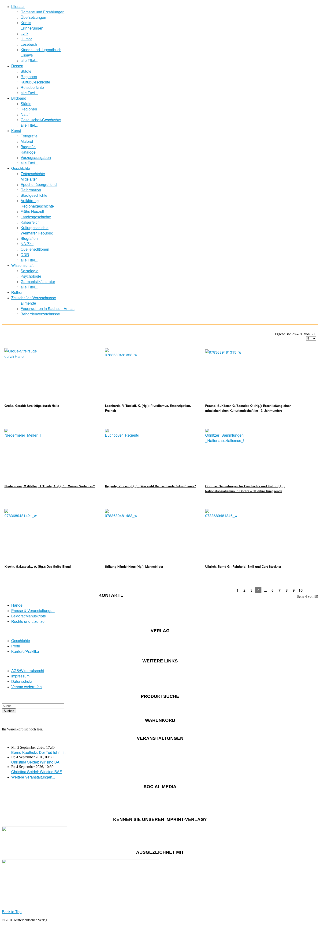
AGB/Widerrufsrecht (27, 670)
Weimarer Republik (37, 233)
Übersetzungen (33, 17)
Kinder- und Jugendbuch (41, 49)
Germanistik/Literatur (38, 281)
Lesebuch (29, 44)
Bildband (18, 98)
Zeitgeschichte (33, 173)
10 (300, 590)
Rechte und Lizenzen (29, 621)
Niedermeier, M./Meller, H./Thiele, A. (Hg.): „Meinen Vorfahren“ (49, 486)
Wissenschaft (22, 265)
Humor (26, 39)
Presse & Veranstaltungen (33, 610)
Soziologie (29, 270)
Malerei (27, 141)
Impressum (20, 676)
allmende (28, 303)
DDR (25, 254)
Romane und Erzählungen (42, 12)
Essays (27, 55)
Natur (25, 114)
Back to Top (12, 911)
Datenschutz (21, 681)
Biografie (28, 146)
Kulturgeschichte (34, 227)
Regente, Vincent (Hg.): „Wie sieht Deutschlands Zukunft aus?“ (150, 486)
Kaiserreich (30, 222)
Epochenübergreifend (39, 184)
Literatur (18, 6)
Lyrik (24, 33)
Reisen (17, 65)
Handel (17, 605)
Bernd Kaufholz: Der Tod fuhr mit (38, 752)
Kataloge (28, 152)
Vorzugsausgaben (36, 157)
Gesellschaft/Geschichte (41, 119)
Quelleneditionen (35, 249)
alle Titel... (29, 60)
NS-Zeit (27, 243)
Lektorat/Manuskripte (28, 616)
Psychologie (31, 276)
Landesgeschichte (36, 216)
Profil (15, 646)
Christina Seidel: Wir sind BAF (36, 762)
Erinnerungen (32, 28)
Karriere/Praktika (25, 651)
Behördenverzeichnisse (40, 314)
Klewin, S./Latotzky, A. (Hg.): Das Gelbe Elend (37, 566)
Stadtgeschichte (34, 195)
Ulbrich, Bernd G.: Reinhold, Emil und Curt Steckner (243, 566)
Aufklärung (30, 200)
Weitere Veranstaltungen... (33, 777)
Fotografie (29, 136)
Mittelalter (29, 179)
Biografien (29, 238)
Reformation (31, 190)
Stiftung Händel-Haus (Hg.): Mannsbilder (134, 566)
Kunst (16, 130)
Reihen (17, 292)
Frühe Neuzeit (32, 211)
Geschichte (20, 168)
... (265, 590)
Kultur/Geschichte (35, 82)
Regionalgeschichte (37, 206)
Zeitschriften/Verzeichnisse (33, 297)
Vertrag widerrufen (26, 686)
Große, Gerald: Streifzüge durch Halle (31, 405)
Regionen (29, 76)
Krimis (26, 22)
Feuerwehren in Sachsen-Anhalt (47, 308)
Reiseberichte (32, 87)
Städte (26, 71)
